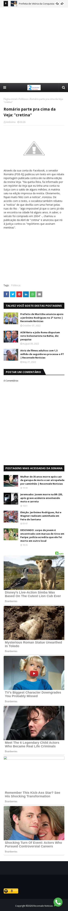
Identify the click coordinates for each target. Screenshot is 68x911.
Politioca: (23, 99)
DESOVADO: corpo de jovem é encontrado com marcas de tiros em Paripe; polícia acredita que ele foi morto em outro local (42, 535)
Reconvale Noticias (43, 905)
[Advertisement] (34, 45)
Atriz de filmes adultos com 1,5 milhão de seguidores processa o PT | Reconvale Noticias (42, 354)
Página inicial (10, 99)
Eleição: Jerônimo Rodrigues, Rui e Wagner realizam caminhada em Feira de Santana (40, 516)
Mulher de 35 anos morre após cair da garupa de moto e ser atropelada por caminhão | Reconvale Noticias (42, 480)
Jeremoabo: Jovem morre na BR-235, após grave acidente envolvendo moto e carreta (41, 498)
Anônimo (11, 122)
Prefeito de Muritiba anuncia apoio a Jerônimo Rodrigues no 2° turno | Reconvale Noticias (41, 317)
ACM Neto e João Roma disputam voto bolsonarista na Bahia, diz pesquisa (40, 336)
